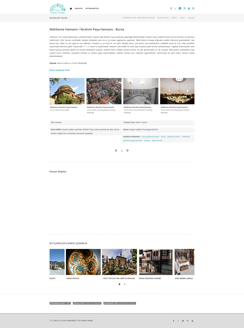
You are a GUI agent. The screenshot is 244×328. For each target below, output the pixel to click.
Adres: (126, 129)
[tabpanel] (67, 265)
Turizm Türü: (129, 122)
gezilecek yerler (173, 136)
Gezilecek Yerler (163, 18)
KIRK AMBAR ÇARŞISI (168, 278)
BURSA (174, 18)
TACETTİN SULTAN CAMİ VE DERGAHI (102, 278)
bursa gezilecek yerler (150, 136)
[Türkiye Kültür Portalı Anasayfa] (58, 8)
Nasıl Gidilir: (56, 129)
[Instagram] (180, 8)
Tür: (53, 122)
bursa (163, 136)
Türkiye (182, 18)
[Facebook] (171, 8)
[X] (175, 8)
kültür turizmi (157, 140)
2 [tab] (124, 284)
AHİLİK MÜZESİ (56, 278)
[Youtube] (189, 8)
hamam (147, 140)
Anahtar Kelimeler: (131, 136)
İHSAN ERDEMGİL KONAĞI (134, 278)
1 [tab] (119, 284)
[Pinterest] (184, 8)
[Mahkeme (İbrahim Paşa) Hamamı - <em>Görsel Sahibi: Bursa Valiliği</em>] (67, 91)
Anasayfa (191, 18)
